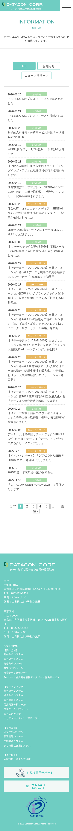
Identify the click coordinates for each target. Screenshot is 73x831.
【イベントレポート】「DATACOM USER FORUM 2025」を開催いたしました (35, 458)
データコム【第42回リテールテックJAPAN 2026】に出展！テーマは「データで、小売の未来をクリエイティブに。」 (36, 439)
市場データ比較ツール (16, 672)
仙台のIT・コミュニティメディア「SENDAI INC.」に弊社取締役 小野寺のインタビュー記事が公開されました (36, 213)
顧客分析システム (13, 658)
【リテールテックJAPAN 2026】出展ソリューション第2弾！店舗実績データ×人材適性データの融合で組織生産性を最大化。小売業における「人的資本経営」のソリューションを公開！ (36, 370)
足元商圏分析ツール (15, 704)
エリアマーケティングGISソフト (22, 718)
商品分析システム (13, 654)
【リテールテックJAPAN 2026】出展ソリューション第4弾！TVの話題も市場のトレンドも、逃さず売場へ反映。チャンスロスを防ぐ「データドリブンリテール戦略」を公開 (36, 321)
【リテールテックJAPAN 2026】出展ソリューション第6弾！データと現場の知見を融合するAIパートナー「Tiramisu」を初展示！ (36, 272)
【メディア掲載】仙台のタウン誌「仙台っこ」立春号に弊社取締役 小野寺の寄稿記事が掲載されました (36, 417)
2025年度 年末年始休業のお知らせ (30, 472)
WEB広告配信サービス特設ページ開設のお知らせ (36, 151)
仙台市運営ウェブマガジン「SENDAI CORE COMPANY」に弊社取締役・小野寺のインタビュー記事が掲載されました (36, 192)
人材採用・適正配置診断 (17, 759)
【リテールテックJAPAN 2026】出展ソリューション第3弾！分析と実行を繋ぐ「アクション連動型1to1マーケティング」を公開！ (36, 345)
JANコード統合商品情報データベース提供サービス (32, 677)
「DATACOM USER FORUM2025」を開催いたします (36, 487)
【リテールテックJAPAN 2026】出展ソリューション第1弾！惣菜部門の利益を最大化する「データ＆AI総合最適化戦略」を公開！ (36, 396)
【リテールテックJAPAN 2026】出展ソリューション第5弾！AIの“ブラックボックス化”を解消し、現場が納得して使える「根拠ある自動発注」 (36, 295)
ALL (24, 66)
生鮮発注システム (13, 741)
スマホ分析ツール (13, 668)
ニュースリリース (36, 75)
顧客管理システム (13, 699)
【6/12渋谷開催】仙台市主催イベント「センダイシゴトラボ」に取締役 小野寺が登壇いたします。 (36, 170)
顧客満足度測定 (12, 713)
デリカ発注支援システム (17, 745)
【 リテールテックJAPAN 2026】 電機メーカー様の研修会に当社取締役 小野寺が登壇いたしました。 (36, 251)
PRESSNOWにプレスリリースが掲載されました (35, 101)
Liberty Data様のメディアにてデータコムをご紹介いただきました (36, 232)
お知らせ (49, 66)
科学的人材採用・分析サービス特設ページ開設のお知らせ (36, 134)
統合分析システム (13, 663)
